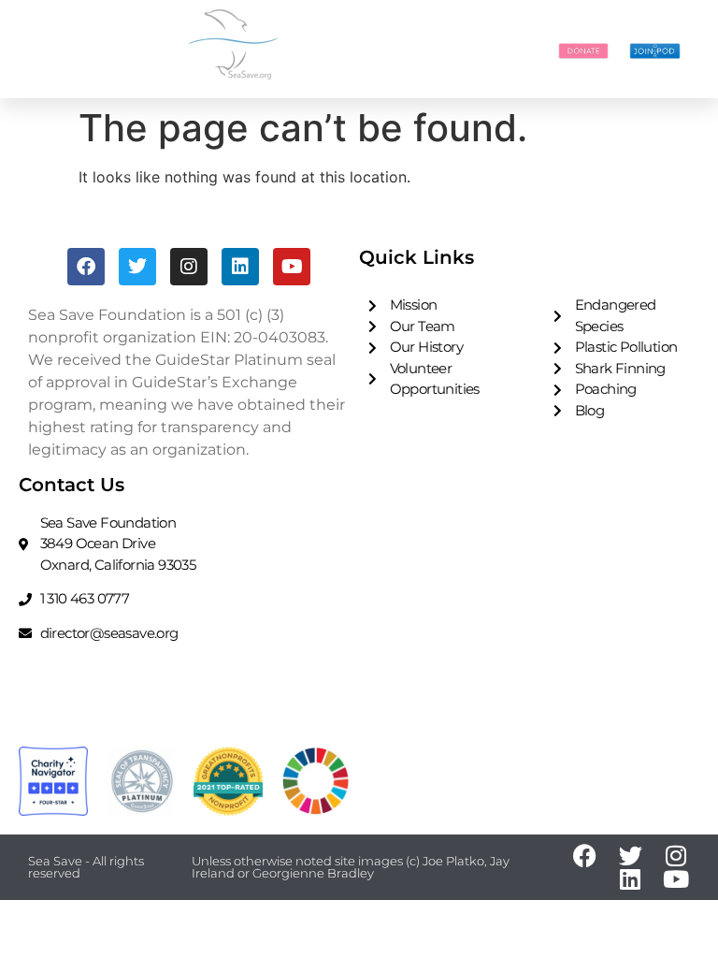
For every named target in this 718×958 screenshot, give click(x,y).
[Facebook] (86, 266)
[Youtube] (291, 266)
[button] (512, 49)
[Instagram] (189, 266)
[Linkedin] (240, 266)
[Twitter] (137, 266)
